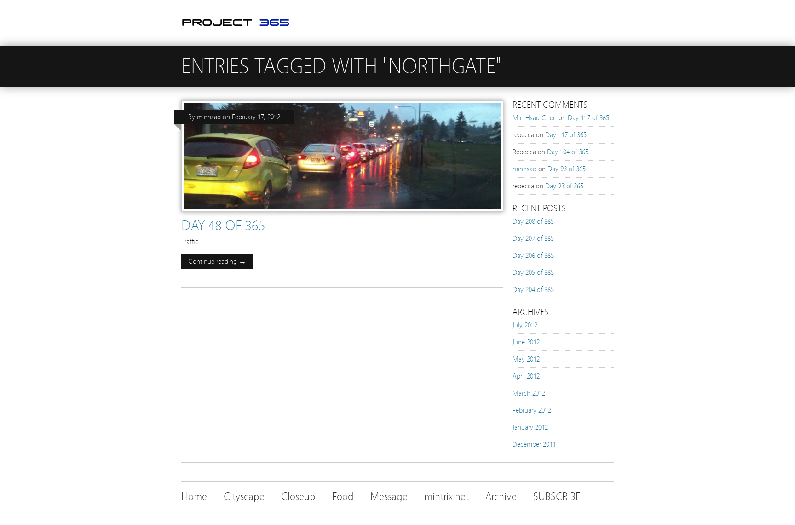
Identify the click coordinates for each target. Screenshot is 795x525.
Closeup (298, 496)
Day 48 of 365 (223, 225)
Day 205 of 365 (533, 272)
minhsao (209, 117)
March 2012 (529, 393)
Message (389, 496)
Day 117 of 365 (588, 118)
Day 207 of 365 (533, 238)
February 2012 (532, 410)
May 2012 (526, 359)
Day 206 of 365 (533, 255)
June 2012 (526, 342)
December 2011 (534, 444)
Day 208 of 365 (533, 221)
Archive (501, 496)
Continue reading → (217, 261)
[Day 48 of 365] (342, 214)
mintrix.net (446, 496)
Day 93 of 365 (566, 169)
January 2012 (530, 427)
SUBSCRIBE (557, 496)
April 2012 (526, 376)
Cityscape (244, 496)
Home (194, 496)
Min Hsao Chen (535, 118)
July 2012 (525, 325)
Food (343, 496)
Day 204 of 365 (533, 290)
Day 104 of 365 (567, 152)
